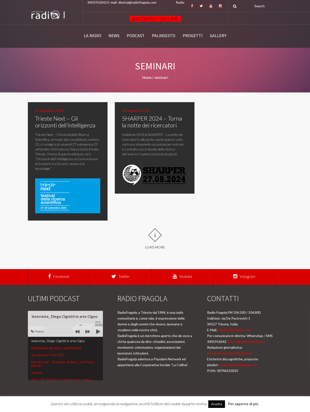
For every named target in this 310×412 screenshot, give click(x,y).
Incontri (36, 373)
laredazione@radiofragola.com (229, 353)
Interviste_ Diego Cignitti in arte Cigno (58, 341)
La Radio (92, 35)
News (113, 35)
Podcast (136, 35)
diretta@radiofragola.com (246, 341)
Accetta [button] (216, 404)
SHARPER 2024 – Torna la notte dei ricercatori (152, 122)
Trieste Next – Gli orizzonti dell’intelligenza (65, 122)
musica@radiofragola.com (238, 365)
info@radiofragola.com (234, 330)
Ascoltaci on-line (155, 19)
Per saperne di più (243, 404)
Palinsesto (163, 35)
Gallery (218, 35)
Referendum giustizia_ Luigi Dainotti (56, 348)
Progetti (192, 35)
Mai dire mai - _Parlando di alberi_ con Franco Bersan (63, 363)
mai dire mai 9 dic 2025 (47, 355)
